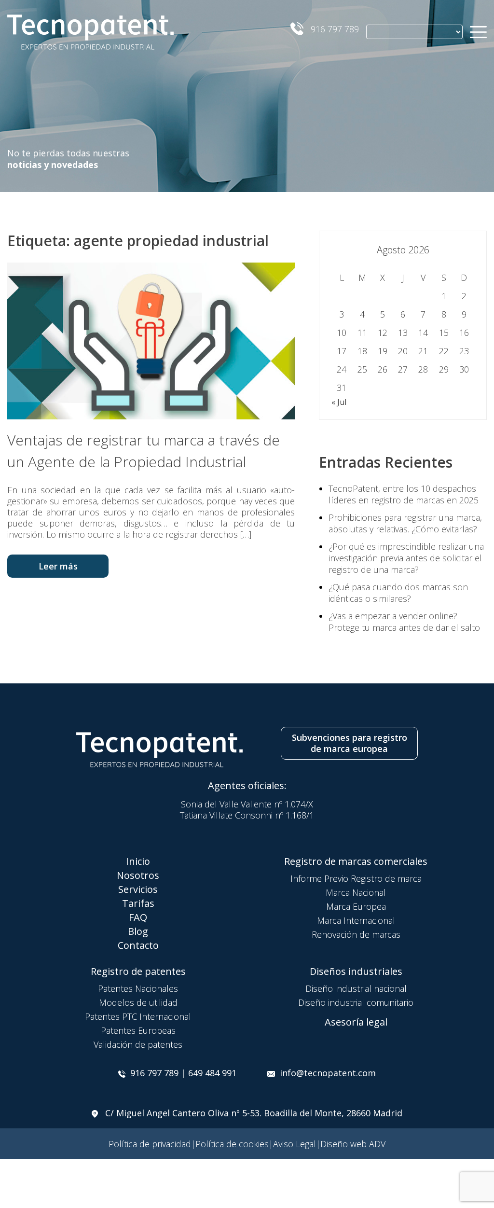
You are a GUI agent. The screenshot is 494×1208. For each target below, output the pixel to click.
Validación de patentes (138, 1044)
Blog (138, 931)
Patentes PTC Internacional (138, 1016)
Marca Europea (356, 906)
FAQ (138, 917)
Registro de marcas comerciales (355, 861)
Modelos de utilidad (138, 1002)
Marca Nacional (356, 892)
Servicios (138, 889)
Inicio (138, 861)
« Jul (338, 402)
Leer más (58, 566)
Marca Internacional (356, 920)
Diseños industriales (356, 971)
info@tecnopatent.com (328, 1073)
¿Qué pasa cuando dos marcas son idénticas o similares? (398, 592)
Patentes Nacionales (138, 988)
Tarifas (138, 903)
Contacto (138, 945)
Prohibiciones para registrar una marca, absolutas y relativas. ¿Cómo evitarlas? (405, 523)
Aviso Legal (294, 1144)
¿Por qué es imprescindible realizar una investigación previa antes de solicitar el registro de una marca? (406, 558)
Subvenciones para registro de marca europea (349, 743)
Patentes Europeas (138, 1030)
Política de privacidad (150, 1144)
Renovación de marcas (356, 934)
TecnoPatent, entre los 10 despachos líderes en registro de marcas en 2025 (404, 494)
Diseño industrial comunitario (355, 1002)
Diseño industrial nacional (356, 988)
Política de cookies (232, 1144)
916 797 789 (335, 29)
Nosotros (138, 875)
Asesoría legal (356, 1021)
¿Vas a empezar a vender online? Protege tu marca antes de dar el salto (404, 621)
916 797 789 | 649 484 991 (183, 1073)
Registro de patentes (138, 971)
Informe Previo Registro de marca (356, 878)
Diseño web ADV (352, 1144)
